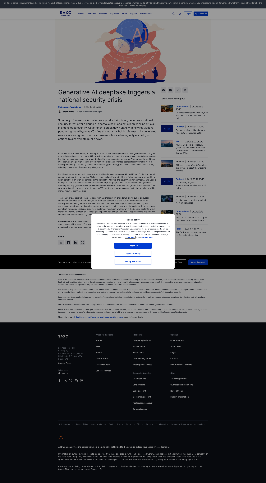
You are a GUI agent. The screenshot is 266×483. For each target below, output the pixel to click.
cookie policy (130, 237)
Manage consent (133, 261)
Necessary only (133, 253)
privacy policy (148, 237)
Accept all (133, 245)
